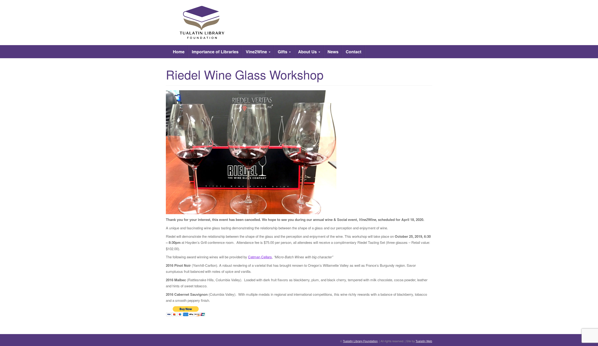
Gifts (283, 52)
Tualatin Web (424, 341)
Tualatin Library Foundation (360, 341)
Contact (353, 52)
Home (179, 52)
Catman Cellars (260, 256)
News (332, 52)
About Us (308, 52)
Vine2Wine (257, 52)
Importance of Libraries (215, 52)
